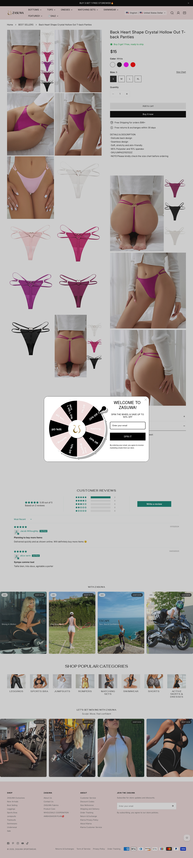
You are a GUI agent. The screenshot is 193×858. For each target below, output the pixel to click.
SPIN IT (128, 436)
